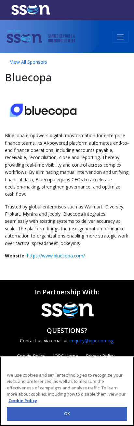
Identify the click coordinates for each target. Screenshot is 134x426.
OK (67, 414)
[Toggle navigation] (120, 37)
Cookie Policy (22, 400)
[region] (67, 391)
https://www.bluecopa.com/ (56, 256)
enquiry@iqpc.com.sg (91, 340)
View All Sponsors (28, 62)
